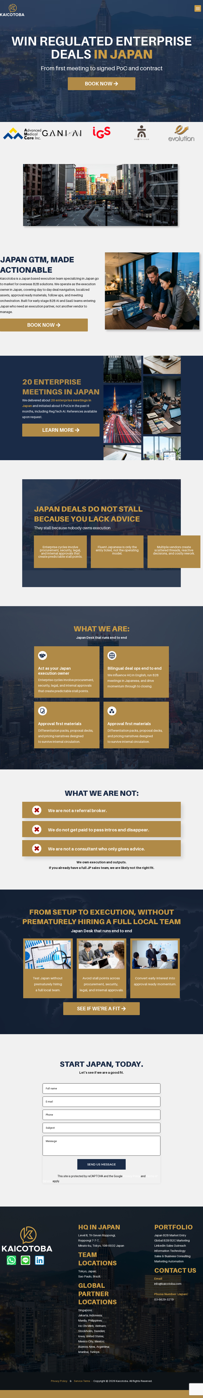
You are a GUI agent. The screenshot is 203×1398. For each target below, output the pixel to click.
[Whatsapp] (11, 1260)
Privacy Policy (131, 1176)
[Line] (25, 1260)
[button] (197, 8)
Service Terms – (83, 1381)
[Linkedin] (39, 1260)
